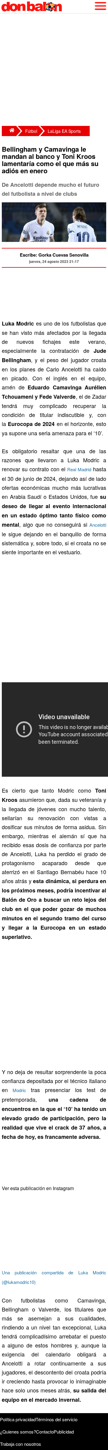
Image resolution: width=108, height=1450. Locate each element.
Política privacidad (18, 1419)
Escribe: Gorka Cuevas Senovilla (54, 255)
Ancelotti (97, 525)
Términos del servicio (56, 1419)
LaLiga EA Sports (64, 131)
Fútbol (31, 131)
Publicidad (64, 1431)
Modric (19, 1090)
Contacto (45, 1431)
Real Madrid (79, 469)
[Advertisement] (54, 70)
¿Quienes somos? (18, 1431)
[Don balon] (47, 7)
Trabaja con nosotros (20, 1444)
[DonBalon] (9, 131)
